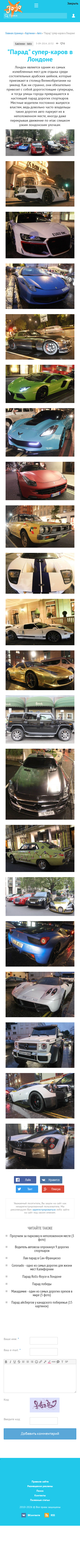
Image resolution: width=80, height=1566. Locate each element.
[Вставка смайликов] (36, 1361)
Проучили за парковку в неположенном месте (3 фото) (42, 1237)
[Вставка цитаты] (58, 1361)
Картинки (20, 43)
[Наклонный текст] (10, 1361)
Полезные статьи (40, 1500)
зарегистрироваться (44, 1209)
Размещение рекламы (40, 1486)
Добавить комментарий (40, 1434)
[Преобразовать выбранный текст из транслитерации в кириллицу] (62, 1361)
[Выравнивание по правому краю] (32, 1361)
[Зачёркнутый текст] (19, 1361)
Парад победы (42, 1283)
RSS (53, 1515)
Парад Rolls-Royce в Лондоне (41, 1276)
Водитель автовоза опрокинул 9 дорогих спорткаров (42, 1248)
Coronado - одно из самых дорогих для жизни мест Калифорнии (42, 1267)
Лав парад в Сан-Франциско (42, 1258)
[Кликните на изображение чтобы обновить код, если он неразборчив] (45, 1412)
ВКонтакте (34, 1515)
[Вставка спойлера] (66, 1361)
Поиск (40, 1491)
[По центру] (27, 1361)
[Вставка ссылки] (41, 1361)
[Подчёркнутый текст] (14, 1361)
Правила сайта (40, 1481)
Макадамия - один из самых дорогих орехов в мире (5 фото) (41, 1293)
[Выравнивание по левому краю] (23, 1361)
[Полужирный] (6, 1361)
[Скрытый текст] (54, 1361)
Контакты (40, 1495)
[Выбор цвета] (49, 1361)
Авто (29, 43)
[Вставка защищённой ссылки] (45, 1361)
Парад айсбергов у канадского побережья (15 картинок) (41, 1304)
